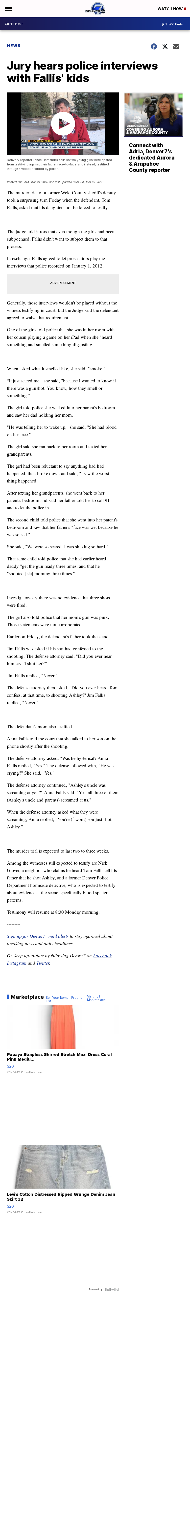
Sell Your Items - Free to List (64, 999)
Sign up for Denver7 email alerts (38, 936)
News (14, 45)
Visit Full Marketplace (96, 998)
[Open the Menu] (8, 8)
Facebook (102, 955)
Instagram (16, 963)
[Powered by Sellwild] (111, 1289)
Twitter (42, 963)
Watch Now (171, 8)
